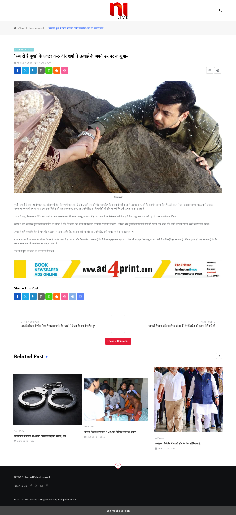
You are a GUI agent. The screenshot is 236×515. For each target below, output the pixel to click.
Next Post (206, 322)
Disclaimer (50, 499)
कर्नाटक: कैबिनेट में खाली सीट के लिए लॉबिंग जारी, (178, 443)
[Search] (220, 10)
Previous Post (32, 322)
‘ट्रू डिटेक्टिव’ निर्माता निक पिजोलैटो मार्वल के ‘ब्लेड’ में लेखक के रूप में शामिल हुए (58, 325)
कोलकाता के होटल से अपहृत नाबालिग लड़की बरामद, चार (40, 436)
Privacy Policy (37, 499)
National (19, 431)
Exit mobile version (118, 510)
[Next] (219, 356)
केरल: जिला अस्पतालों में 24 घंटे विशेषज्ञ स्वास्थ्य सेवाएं (110, 432)
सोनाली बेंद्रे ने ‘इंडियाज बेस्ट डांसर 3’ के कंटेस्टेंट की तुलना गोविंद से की (182, 325)
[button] (16, 10)
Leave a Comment (118, 341)
